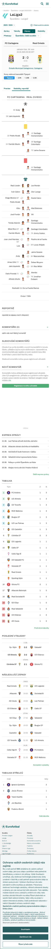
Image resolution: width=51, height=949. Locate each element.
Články (29, 833)
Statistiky (41, 31)
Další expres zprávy (41, 474)
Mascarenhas (39, 256)
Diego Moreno (10, 198)
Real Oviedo (38, 43)
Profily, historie (31, 851)
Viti (32, 215)
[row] (25, 493)
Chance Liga (6, 848)
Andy (18, 110)
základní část (22, 49)
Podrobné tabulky (41, 628)
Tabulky (17, 31)
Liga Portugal (6, 853)
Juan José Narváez (11, 239)
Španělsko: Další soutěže (26, 36)
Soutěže (6, 10)
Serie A (4, 841)
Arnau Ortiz (11, 262)
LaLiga (4, 838)
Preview (7, 89)
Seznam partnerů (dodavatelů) (16, 923)
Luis (18, 246)
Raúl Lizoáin (15, 186)
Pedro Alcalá (15, 136)
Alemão (34, 273)
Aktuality (30, 835)
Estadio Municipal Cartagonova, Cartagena (25, 68)
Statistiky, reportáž (21, 89)
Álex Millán (38, 266)
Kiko (18, 208)
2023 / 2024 (8, 25)
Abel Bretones (36, 208)
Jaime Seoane (39, 150)
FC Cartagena (11, 43)
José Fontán (15, 215)
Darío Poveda (11, 274)
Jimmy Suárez (39, 233)
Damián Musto (14, 144)
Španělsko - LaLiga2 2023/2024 (21, 10)
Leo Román (35, 186)
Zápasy (36, 10)
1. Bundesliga (6, 843)
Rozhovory (30, 853)
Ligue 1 (4, 846)
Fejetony (30, 846)
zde (9, 380)
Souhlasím (25, 929)
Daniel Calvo (36, 198)
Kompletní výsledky (41, 765)
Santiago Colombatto (39, 229)
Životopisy (30, 848)
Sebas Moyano (37, 262)
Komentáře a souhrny (34, 841)
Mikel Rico (12, 229)
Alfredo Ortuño (14, 279)
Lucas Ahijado (39, 245)
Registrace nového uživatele (25, 386)
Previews (30, 838)
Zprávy (7, 31)
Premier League (7, 835)
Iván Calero (15, 192)
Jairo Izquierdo (14, 116)
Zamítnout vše (25, 937)
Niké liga (4, 851)
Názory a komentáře (33, 843)
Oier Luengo (36, 192)
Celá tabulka (44, 816)
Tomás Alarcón (14, 223)
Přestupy (7, 36)
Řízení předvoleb (25, 944)
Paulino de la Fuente (39, 239)
